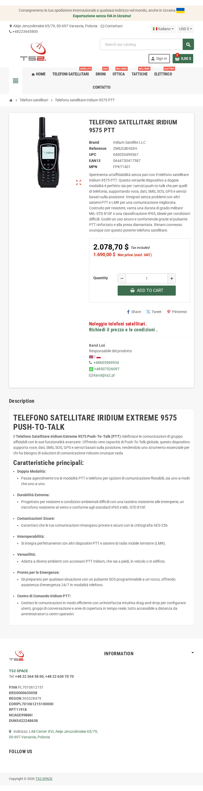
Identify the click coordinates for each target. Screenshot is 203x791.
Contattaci (113, 26)
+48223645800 (25, 31)
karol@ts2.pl (104, 375)
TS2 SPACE (43, 779)
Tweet (154, 312)
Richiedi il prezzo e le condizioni (122, 329)
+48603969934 (106, 362)
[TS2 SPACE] (33, 51)
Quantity (100, 278)
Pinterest (177, 312)
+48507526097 (106, 369)
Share (133, 312)
